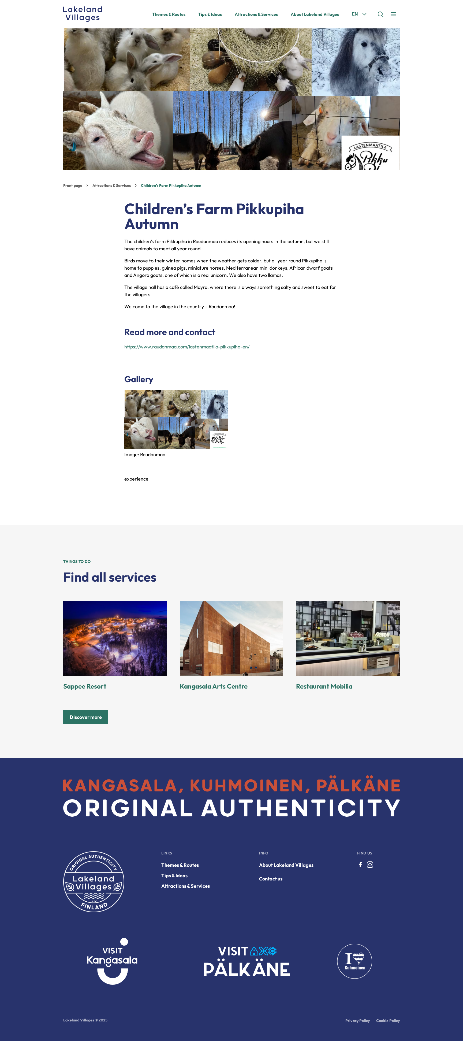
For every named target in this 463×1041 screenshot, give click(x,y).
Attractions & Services (256, 14)
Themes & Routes (168, 14)
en (355, 14)
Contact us (270, 879)
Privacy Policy (357, 1020)
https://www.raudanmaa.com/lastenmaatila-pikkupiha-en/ (187, 347)
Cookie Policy (388, 1020)
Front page (72, 185)
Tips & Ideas (210, 14)
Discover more (86, 717)
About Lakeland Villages (315, 14)
